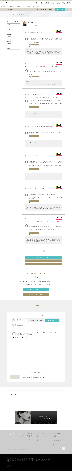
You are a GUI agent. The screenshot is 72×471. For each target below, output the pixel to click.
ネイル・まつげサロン (22, 460)
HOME (36, 3)
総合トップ (8, 460)
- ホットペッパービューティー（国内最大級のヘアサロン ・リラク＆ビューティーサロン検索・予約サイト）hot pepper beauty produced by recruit (28, 459)
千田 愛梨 (9, 34)
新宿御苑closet (9, 466)
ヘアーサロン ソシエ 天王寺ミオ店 (26, 6)
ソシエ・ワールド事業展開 (57, 440)
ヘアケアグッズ (45, 435)
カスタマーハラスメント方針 (57, 439)
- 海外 (37, 440)
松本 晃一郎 (9, 24)
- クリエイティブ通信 (30, 435)
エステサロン (37, 460)
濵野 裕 (8, 29)
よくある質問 (44, 436)
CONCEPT (64, 3)
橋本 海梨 (9, 43)
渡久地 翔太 (9, 31)
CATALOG (47, 3)
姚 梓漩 (8, 48)
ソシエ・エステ (55, 441)
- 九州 (37, 439)
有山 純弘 (9, 41)
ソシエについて (21, 433)
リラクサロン (33, 460)
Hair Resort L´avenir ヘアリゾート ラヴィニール (20, 466)
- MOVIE (28, 436)
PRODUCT (69, 3)
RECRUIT (58, 3)
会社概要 (54, 435)
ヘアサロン (12, 460)
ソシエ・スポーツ (56, 444)
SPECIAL (53, 3)
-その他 (28, 439)
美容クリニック (42, 460)
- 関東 (37, 435)
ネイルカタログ (28, 460)
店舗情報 (18, 6)
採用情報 (54, 436)
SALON (42, 3)
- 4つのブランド (20, 436)
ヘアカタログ (44, 433)
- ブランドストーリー (21, 435)
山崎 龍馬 (9, 36)
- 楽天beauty (9, 461)
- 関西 (37, 436)
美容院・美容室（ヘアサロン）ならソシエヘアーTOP (8, 6)
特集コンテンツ (30, 433)
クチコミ (34, 6)
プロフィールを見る (34, 25)
